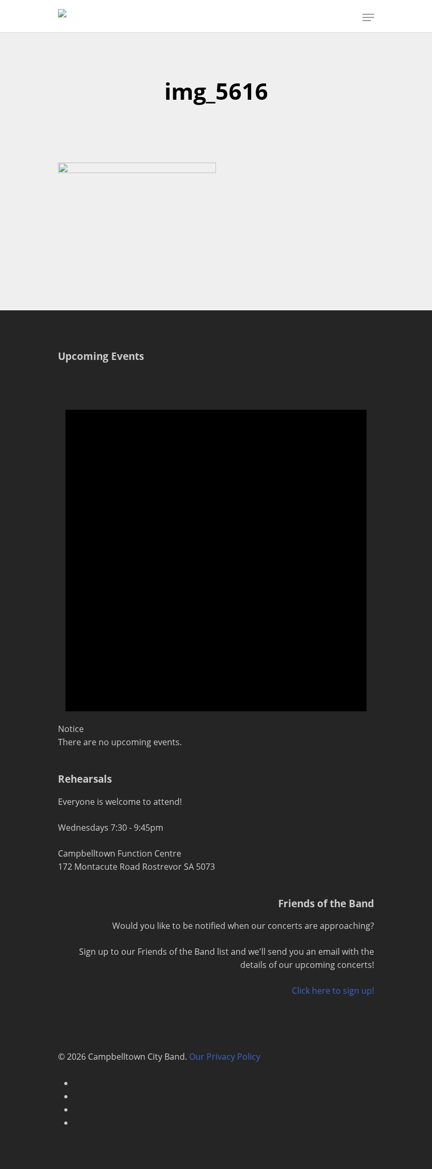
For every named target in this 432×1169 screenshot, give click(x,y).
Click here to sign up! (333, 990)
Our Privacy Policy (224, 1056)
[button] (368, 17)
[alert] (216, 560)
